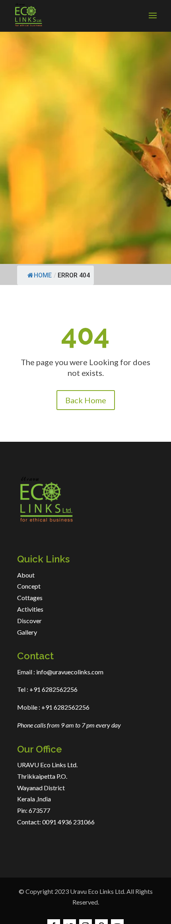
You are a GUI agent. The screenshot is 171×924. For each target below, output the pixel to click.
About (26, 575)
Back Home (85, 400)
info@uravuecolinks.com (69, 672)
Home (43, 275)
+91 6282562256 (53, 689)
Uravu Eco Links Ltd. (97, 891)
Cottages (30, 597)
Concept (29, 586)
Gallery (27, 632)
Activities (30, 609)
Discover (29, 620)
